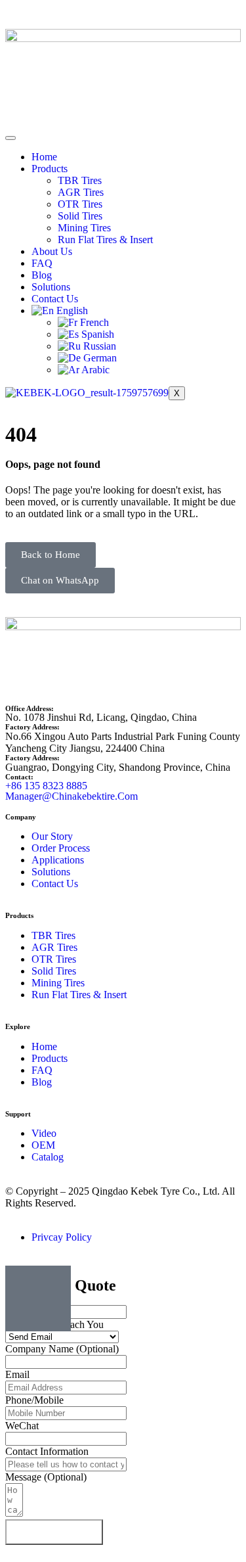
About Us (51, 251)
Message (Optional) (46, 1476)
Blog (41, 275)
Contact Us (54, 298)
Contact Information (47, 1451)
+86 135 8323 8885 (46, 785)
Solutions (50, 286)
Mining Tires (84, 227)
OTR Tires (80, 204)
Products (49, 168)
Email (17, 1374)
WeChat (22, 1425)
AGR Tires (81, 192)
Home (44, 156)
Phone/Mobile (34, 1400)
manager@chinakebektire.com (71, 796)
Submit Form (54, 1532)
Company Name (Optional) (62, 1348)
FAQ (41, 263)
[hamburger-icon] (10, 138)
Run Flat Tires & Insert (105, 239)
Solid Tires (80, 215)
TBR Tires (80, 180)
